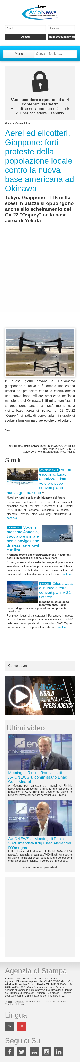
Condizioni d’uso (14, 1004)
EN (9, 1026)
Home (8, 123)
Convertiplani (22, 123)
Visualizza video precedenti (40, 867)
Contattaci (49, 1001)
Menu (19, 54)
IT (22, 1026)
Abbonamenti (33, 1001)
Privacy (61, 1001)
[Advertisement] (40, 283)
